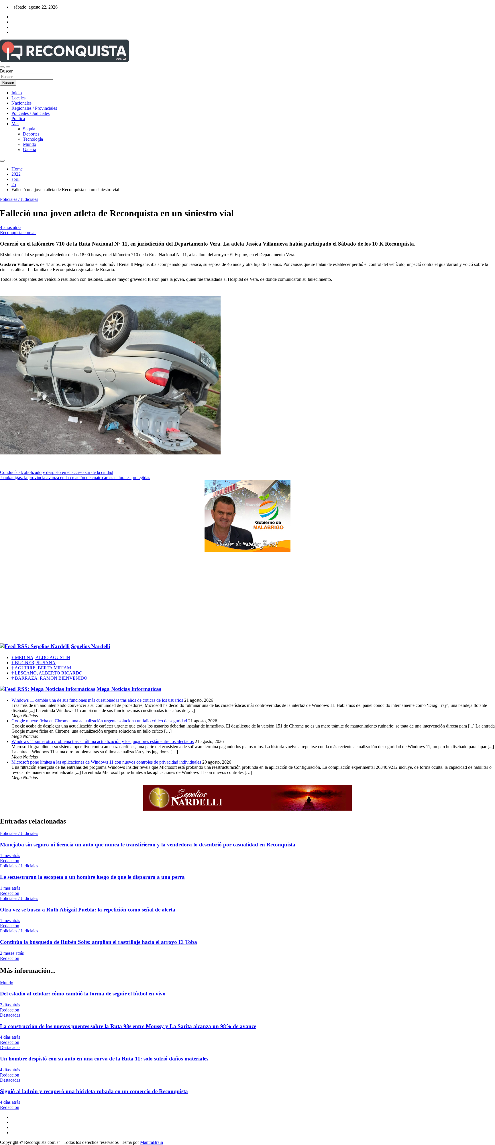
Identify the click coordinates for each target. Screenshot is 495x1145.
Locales (18, 97)
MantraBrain (151, 1142)
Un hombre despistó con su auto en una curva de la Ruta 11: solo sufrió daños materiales (104, 1059)
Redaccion (9, 860)
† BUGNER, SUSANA (33, 662)
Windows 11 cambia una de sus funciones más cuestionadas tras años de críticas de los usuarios (97, 700)
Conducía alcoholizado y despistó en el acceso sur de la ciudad (56, 472)
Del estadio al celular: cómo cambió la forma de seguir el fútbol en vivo (83, 994)
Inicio (16, 92)
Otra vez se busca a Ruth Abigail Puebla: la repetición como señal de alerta (87, 910)
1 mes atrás (10, 855)
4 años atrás (10, 227)
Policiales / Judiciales (30, 113)
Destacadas (10, 1015)
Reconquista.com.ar (18, 232)
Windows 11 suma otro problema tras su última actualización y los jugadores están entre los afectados (102, 741)
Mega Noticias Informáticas (129, 689)
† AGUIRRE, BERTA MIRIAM (41, 667)
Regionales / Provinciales (34, 108)
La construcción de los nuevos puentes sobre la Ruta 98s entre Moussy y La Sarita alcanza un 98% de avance (128, 1026)
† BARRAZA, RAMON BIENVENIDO (49, 678)
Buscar (6, 70)
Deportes (31, 134)
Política (18, 118)
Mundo (29, 144)
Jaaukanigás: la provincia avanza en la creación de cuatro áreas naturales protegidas (75, 477)
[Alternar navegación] (2, 67)
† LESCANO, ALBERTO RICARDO (46, 672)
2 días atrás (10, 1004)
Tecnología (33, 139)
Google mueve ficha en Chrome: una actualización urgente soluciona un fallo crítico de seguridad (99, 720)
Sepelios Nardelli (90, 646)
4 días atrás (10, 1037)
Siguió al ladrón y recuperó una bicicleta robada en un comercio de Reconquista (94, 1091)
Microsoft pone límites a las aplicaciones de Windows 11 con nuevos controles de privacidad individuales (106, 762)
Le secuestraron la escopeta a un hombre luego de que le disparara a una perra (92, 877)
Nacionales (21, 103)
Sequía (29, 128)
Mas (15, 123)
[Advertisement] (247, 598)
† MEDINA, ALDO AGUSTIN (40, 657)
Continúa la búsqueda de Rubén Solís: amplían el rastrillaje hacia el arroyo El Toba (98, 942)
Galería (29, 149)
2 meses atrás (12, 953)
